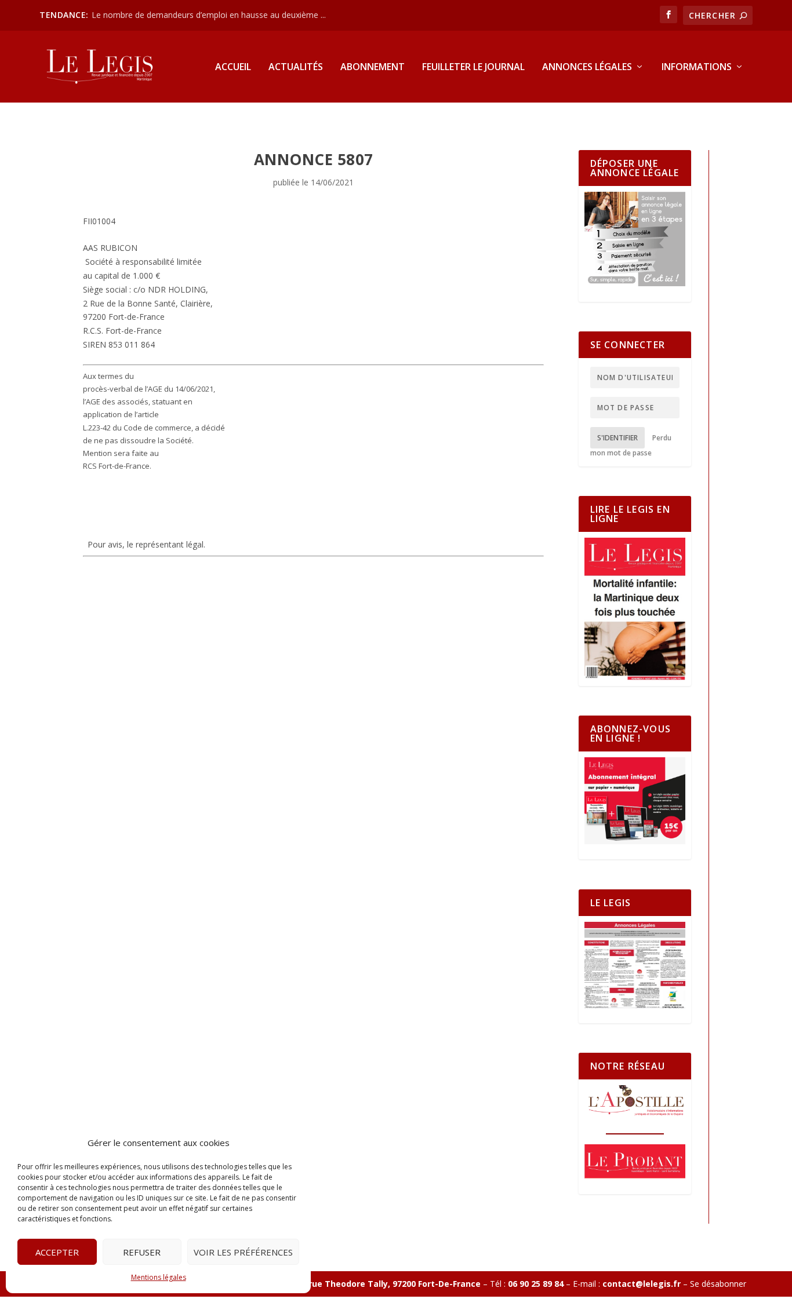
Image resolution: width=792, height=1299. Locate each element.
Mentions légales (158, 1277)
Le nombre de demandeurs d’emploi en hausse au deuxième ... (209, 14)
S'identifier (617, 438)
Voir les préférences (243, 1252)
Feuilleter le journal (473, 67)
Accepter (57, 1252)
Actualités (295, 67)
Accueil (233, 67)
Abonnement (372, 67)
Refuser (142, 1252)
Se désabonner (718, 1283)
